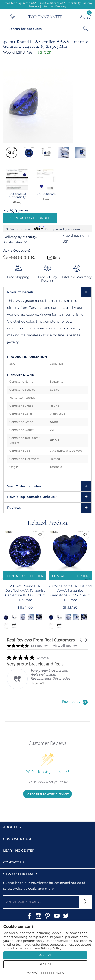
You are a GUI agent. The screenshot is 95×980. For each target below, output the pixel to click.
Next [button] (89, 579)
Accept (45, 955)
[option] (11, 152)
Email (57, 257)
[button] (81, 640)
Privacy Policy (51, 948)
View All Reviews (65, 645)
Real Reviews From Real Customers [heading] (41, 640)
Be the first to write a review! (47, 794)
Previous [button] (5, 579)
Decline (45, 964)
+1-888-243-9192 (21, 257)
